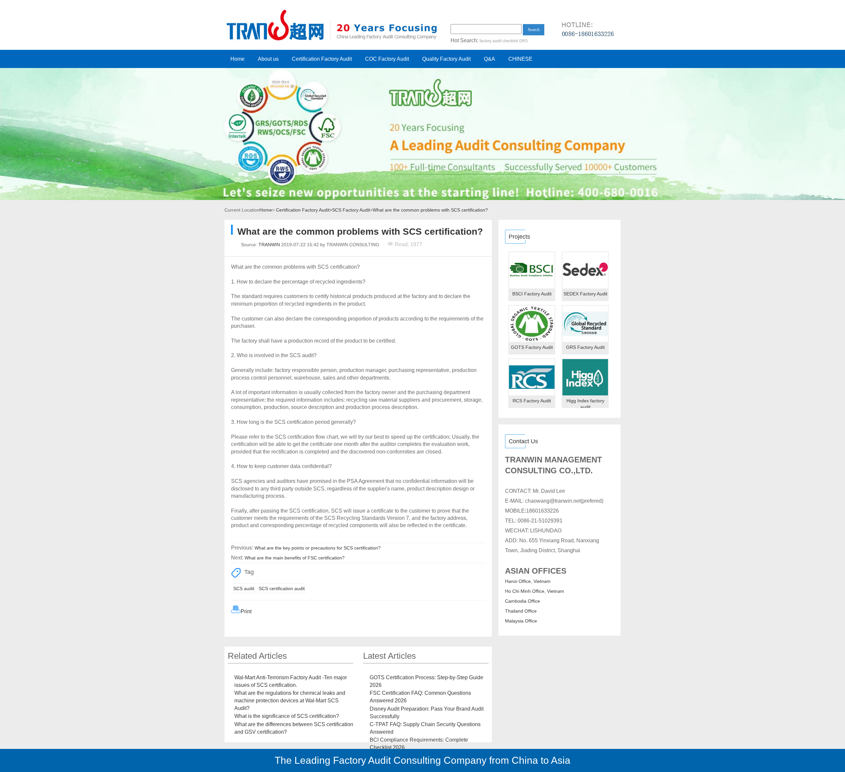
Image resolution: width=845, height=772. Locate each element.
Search (534, 29)
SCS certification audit (282, 588)
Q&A (489, 59)
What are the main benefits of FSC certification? (295, 557)
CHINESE (520, 59)
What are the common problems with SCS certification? (430, 210)
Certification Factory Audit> (304, 210)
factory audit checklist (499, 41)
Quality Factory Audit (446, 59)
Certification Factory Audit (322, 59)
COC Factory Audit (387, 59)
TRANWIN (269, 244)
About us (268, 59)
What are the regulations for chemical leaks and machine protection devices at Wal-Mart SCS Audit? (289, 700)
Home (237, 59)
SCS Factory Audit (351, 210)
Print (246, 611)
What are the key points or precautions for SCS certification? (317, 548)
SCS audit (243, 588)
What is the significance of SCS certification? (286, 716)
